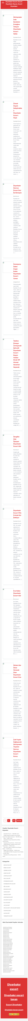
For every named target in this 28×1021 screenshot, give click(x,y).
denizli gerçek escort (7, 968)
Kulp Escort (7, 902)
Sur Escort (7, 913)
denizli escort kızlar (7, 941)
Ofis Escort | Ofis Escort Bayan (12, 907)
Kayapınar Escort (8, 897)
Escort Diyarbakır (14, 1005)
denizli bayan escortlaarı (8, 956)
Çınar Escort (7, 873)
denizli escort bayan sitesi (8, 970)
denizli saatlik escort (7, 945)
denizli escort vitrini (7, 969)
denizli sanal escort (7, 940)
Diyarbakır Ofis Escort (9, 883)
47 (14, 820)
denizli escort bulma (7, 962)
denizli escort (6, 931)
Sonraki (19, 820)
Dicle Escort (16, 449)
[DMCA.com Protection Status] (14, 1015)
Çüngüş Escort (16, 282)
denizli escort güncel (7, 960)
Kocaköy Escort (8, 899)
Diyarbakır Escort (17, 37)
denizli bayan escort (7, 928)
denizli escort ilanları (7, 939)
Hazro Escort (7, 894)
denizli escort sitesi (7, 949)
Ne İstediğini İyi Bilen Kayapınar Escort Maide (13, 851)
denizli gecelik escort (7, 944)
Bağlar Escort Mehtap (8, 850)
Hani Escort (7, 891)
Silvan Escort (7, 910)
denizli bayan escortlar (8, 953)
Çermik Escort (7, 870)
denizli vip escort (7, 952)
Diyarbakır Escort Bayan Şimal (10, 854)
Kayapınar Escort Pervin (9, 842)
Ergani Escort (7, 889)
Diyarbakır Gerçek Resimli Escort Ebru (12, 839)
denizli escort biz (7, 972)
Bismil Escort (16, 196)
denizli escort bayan (7, 927)
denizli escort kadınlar (8, 943)
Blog (5, 838)
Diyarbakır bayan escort (14, 1010)
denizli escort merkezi (8, 957)
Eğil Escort (7, 886)
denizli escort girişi (7, 958)
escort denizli (6, 929)
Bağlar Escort (8, 865)
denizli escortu (6, 937)
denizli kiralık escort (7, 947)
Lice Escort (7, 905)
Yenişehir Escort (8, 916)
